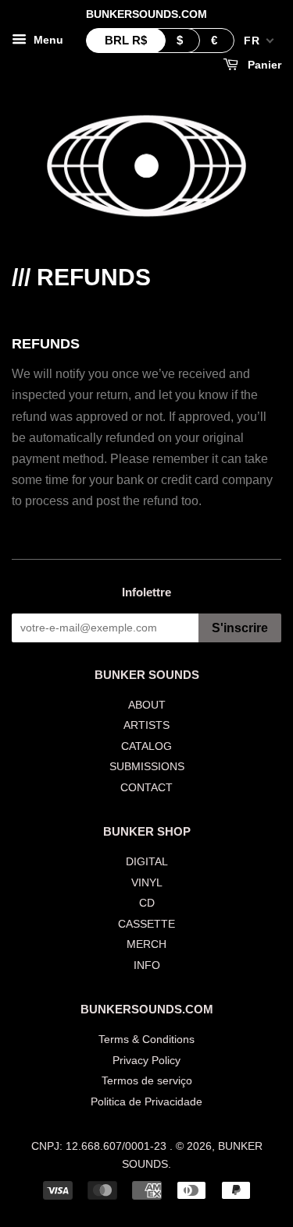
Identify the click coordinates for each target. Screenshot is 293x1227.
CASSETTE (146, 924)
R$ (126, 40)
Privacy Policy (146, 1060)
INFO (147, 965)
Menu (46, 40)
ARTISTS (146, 725)
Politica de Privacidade (146, 1102)
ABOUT (147, 705)
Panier (263, 64)
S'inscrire (240, 628)
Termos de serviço (147, 1081)
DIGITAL (147, 862)
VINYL (147, 883)
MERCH (146, 944)
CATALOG (146, 746)
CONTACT (146, 788)
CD (147, 903)
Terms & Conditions (146, 1039)
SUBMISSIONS (146, 767)
